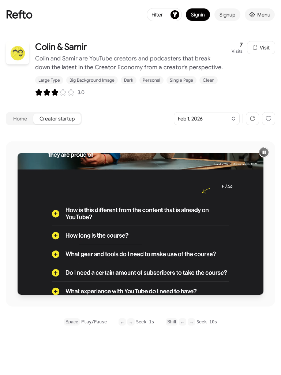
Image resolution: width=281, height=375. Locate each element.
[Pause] (264, 152)
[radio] (38, 92)
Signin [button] (198, 14)
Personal (151, 80)
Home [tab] (20, 118)
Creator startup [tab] (57, 118)
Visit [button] (265, 47)
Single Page (181, 80)
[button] (252, 118)
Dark (128, 80)
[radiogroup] (55, 92)
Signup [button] (227, 14)
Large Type (49, 80)
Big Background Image (92, 80)
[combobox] (207, 118)
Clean (208, 80)
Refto (19, 14)
